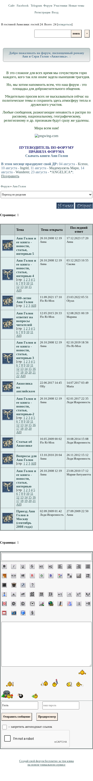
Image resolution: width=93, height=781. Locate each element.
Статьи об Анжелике (24, 443)
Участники (60, 5)
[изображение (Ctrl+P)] (41, 603)
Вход (55, 12)
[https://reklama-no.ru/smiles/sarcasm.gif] (81, 684)
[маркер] (60, 603)
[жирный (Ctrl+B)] (4, 566)
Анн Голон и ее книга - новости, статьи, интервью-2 (26, 406)
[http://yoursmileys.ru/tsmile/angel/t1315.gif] (69, 684)
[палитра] (60, 575)
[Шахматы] (13, 585)
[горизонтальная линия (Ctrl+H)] (22, 575)
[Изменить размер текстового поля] (4, 594)
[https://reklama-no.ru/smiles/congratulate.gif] (9, 684)
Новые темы (76, 5)
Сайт (11, 5)
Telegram (36, 5)
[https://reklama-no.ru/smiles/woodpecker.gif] (55, 683)
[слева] (60, 566)
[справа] (78, 566)
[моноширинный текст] (41, 594)
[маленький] (69, 594)
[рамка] (4, 575)
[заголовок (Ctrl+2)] (50, 566)
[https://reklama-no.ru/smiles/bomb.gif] (20, 695)
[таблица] (4, 585)
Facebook (23, 5)
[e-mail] (13, 603)
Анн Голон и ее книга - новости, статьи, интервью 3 (26, 350)
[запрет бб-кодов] (4, 603)
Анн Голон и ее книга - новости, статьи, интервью (26, 478)
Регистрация (42, 12)
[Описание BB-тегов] (32, 585)
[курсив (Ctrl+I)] (13, 566)
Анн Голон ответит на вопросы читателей (24, 319)
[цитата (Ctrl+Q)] (69, 575)
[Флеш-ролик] (23, 585)
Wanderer (22, 172)
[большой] (60, 594)
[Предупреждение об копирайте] (22, 603)
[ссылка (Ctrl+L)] (50, 603)
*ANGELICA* (61, 172)
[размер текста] (50, 594)
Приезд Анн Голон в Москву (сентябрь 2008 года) (25, 518)
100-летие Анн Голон (24, 300)
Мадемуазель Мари (64, 168)
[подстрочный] (87, 594)
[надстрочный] (78, 594)
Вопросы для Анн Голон (26, 458)
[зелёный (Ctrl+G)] (41, 575)
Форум (47, 5)
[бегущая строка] (13, 594)
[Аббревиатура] (32, 594)
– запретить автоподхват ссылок (29, 727)
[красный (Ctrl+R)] (32, 575)
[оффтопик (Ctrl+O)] (22, 594)
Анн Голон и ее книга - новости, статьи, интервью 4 (26, 268)
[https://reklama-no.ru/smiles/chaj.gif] (45, 683)
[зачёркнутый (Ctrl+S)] (32, 566)
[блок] (78, 575)
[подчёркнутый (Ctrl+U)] (22, 566)
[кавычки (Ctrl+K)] (13, 575)
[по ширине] (87, 566)
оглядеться (65, 24)
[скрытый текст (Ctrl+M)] (88, 575)
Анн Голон (19, 186)
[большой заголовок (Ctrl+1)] (41, 566)
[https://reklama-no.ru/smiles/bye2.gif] (82, 672)
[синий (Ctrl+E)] (50, 575)
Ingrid (24, 168)
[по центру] (69, 566)
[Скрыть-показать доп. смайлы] (34, 695)
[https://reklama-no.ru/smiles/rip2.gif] (7, 694)
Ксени (83, 164)
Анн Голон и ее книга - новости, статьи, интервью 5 (26, 246)
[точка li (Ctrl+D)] (78, 603)
